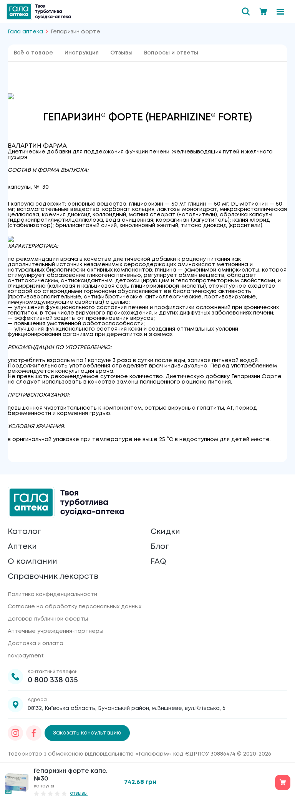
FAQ (158, 561)
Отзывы (121, 53)
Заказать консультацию (87, 733)
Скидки (165, 531)
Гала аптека (25, 32)
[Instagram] (15, 733)
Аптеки (22, 546)
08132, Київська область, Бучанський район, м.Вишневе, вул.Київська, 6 (126, 708)
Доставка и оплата (35, 643)
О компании (32, 561)
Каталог (24, 531)
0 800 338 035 (53, 680)
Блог (160, 546)
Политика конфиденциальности (52, 594)
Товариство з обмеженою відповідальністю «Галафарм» (89, 754)
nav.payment (26, 656)
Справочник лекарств (53, 576)
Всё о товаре (33, 53)
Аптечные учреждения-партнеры (55, 631)
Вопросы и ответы (171, 53)
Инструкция (82, 53)
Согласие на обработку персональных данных (74, 606)
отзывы (79, 793)
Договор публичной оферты (48, 619)
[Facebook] (33, 733)
